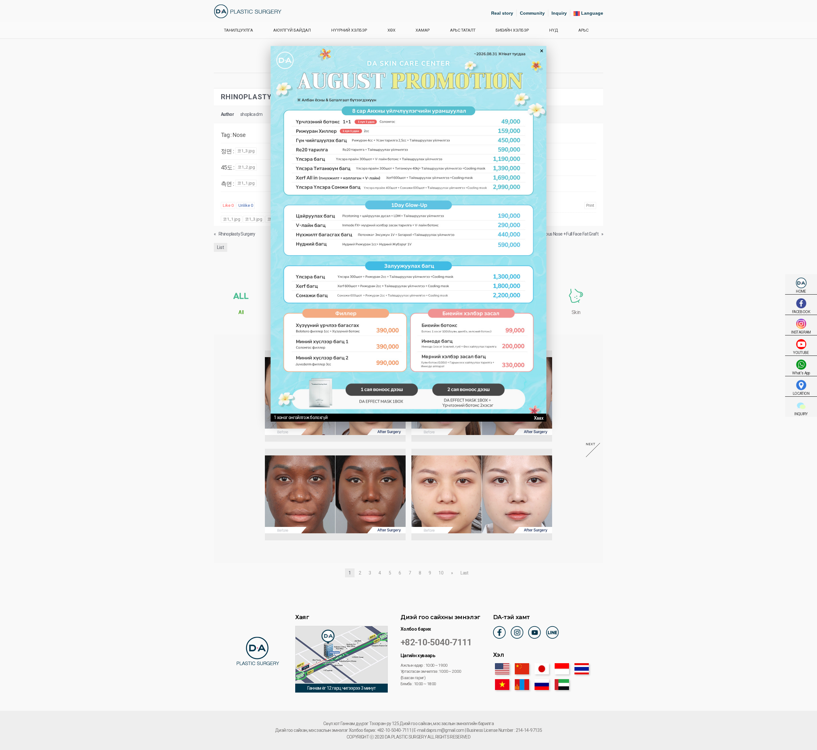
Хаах (538, 418)
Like (228, 205)
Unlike (245, 205)
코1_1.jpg (246, 183)
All (241, 312)
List (220, 247)
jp (542, 668)
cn (522, 668)
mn (522, 684)
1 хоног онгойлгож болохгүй (300, 417)
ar (562, 684)
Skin (576, 312)
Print (590, 205)
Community (532, 13)
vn (502, 684)
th (581, 668)
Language (591, 13)
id (562, 668)
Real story (502, 13)
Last (464, 572)
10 (440, 572)
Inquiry (559, 13)
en (502, 668)
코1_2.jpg (246, 167)
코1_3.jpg (246, 150)
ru (542, 684)
